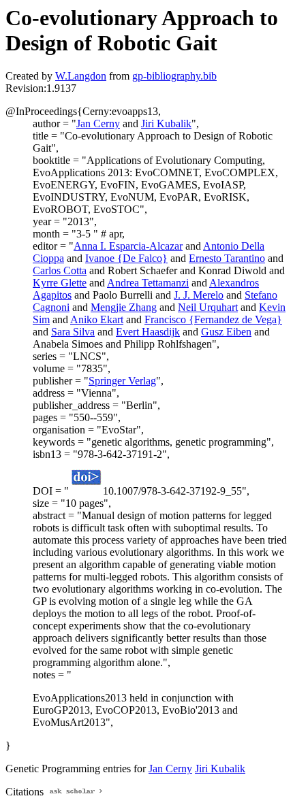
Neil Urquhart (208, 307)
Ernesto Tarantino (227, 258)
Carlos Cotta (60, 270)
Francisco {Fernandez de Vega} (213, 319)
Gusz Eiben (226, 331)
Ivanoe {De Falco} (126, 258)
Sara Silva (73, 331)
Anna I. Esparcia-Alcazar (128, 246)
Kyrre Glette (60, 282)
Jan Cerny (98, 123)
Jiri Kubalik (166, 123)
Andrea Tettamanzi (148, 282)
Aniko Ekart (96, 319)
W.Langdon (80, 76)
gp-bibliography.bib (174, 76)
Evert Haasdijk (148, 331)
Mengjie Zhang (124, 307)
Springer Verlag (122, 380)
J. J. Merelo (198, 295)
